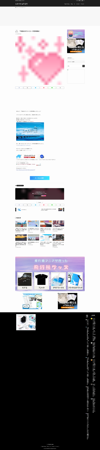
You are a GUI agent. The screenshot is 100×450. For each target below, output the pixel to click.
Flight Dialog (44, 446)
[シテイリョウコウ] (21, 4)
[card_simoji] (30, 140)
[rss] (81, 0)
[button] (19, 88)
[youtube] (79, 0)
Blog (48, 446)
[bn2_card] (30, 158)
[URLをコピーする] (60, 88)
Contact (53, 446)
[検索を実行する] (83, 66)
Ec (50, 446)
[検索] (84, 0)
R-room (57, 446)
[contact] (82, 0)
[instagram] (78, 0)
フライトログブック (20, 185)
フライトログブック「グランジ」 (24, 145)
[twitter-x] (76, 0)
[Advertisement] (50, 17)
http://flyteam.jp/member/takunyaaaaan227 (25, 170)
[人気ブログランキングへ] (38, 164)
